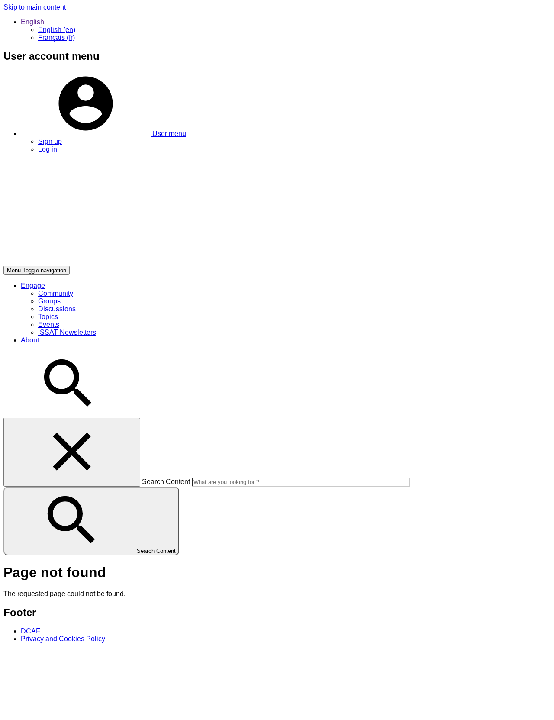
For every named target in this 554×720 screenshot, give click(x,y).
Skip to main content (34, 7)
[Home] (133, 261)
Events (48, 324)
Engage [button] (33, 285)
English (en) (56, 29)
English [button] (32, 22)
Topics (48, 316)
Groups (49, 301)
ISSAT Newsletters (67, 332)
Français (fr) (56, 37)
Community (55, 293)
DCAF (30, 631)
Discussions (57, 309)
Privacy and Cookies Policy (63, 639)
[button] (103, 133)
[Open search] (68, 413)
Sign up (50, 141)
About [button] (30, 340)
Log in (47, 149)
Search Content (166, 481)
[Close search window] (71, 452)
